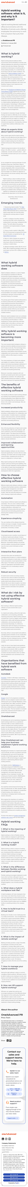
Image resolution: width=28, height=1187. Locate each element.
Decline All (15, 1180)
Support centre (12, 1118)
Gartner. (7, 252)
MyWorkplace (16, 765)
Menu (23, 2)
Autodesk (3, 677)
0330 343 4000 (15, 1089)
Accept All (15, 1174)
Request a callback (14, 1094)
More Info (15, 1177)
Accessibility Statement (8, 1145)
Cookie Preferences (7, 1150)
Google (3, 698)
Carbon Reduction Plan (8, 1147)
